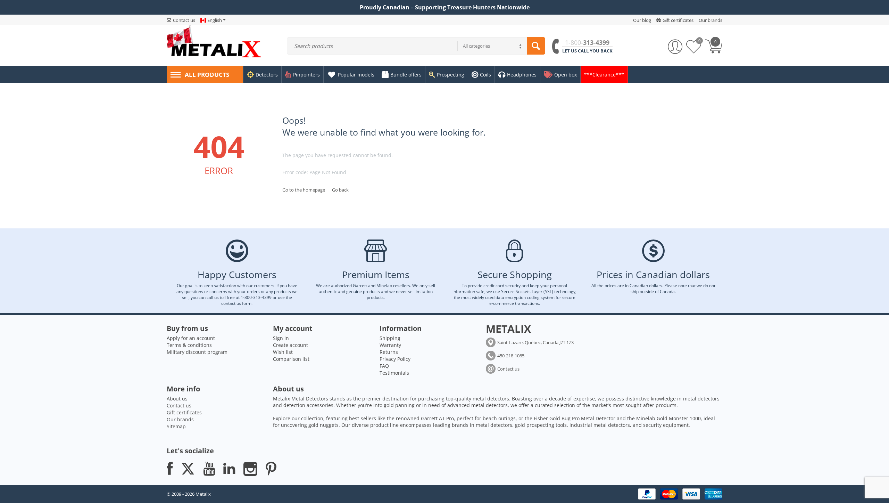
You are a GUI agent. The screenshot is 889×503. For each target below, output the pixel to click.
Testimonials (394, 373)
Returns (389, 352)
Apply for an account (191, 338)
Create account (290, 345)
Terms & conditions (189, 345)
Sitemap (176, 426)
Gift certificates (184, 412)
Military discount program (197, 352)
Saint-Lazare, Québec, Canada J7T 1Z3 (535, 342)
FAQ (384, 366)
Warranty (390, 345)
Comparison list (291, 359)
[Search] (536, 46)
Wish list (283, 352)
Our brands (180, 419)
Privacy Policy (395, 359)
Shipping (390, 338)
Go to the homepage (303, 190)
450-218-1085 (510, 355)
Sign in (281, 338)
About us (177, 398)
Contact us (508, 369)
